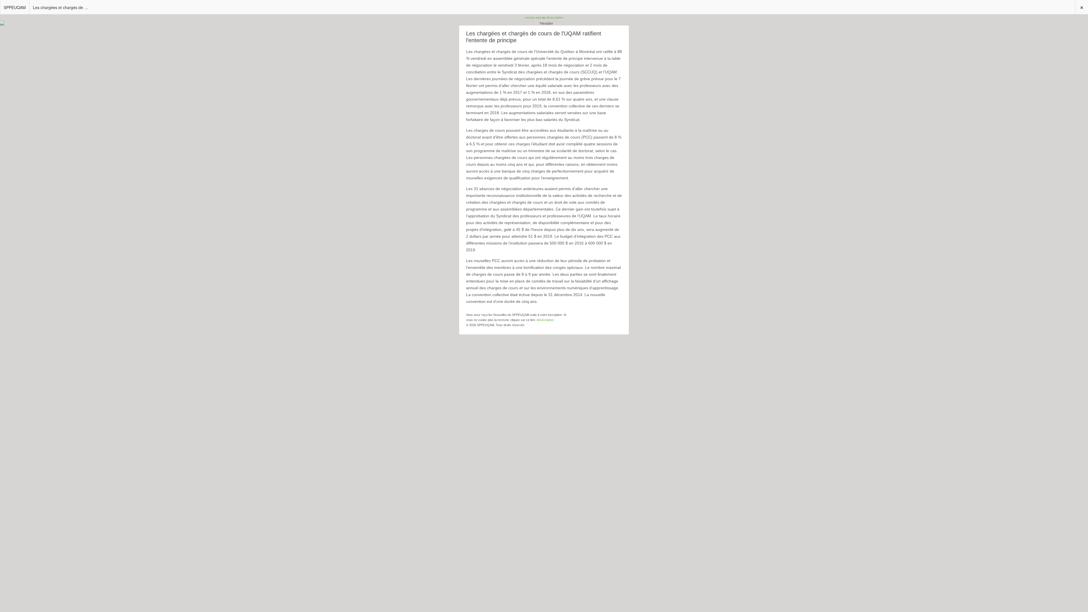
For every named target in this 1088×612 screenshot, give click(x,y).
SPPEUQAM (15, 7)
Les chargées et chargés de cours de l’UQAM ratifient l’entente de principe (63, 7)
